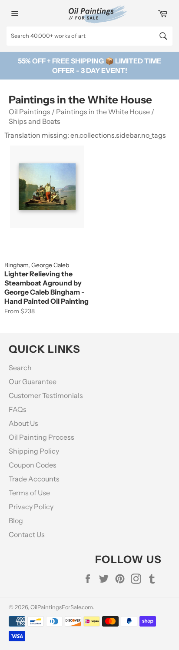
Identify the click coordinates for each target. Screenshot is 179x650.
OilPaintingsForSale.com (61, 607)
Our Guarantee (32, 381)
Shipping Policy (34, 451)
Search (20, 367)
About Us (23, 423)
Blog (16, 520)
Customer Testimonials (46, 395)
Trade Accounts (34, 478)
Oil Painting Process (41, 437)
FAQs (18, 409)
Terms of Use (29, 492)
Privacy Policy (31, 506)
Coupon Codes (32, 465)
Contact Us (27, 534)
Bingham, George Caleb (36, 265)
